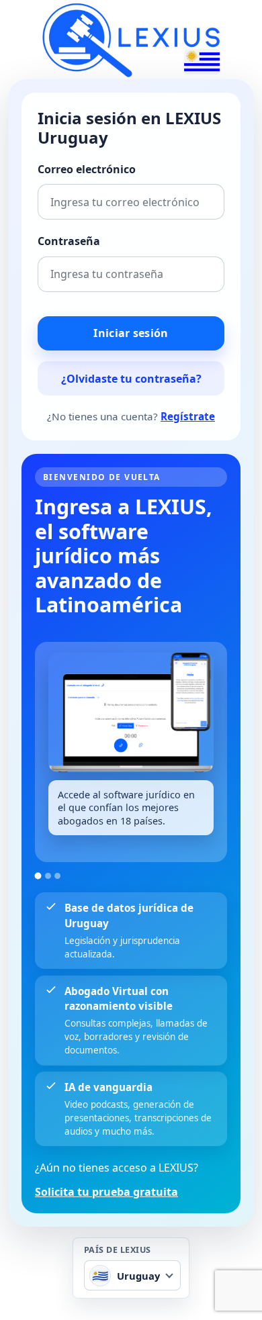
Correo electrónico (87, 169)
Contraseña (69, 241)
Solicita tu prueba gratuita (106, 1191)
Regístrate (188, 416)
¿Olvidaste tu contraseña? (131, 378)
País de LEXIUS (117, 1250)
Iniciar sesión (130, 333)
